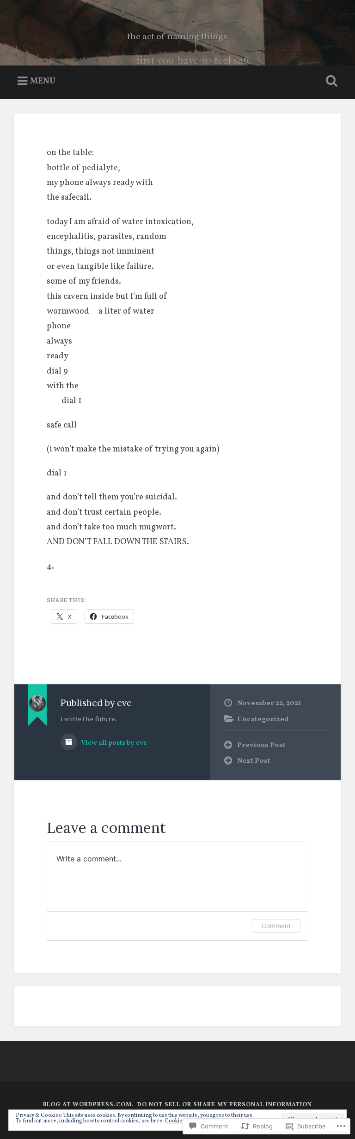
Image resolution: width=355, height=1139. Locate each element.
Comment (276, 926)
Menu (42, 81)
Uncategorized (263, 719)
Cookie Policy (181, 1121)
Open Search (330, 81)
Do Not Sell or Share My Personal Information (224, 1105)
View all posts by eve (113, 743)
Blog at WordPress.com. (88, 1105)
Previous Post (261, 745)
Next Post (253, 761)
